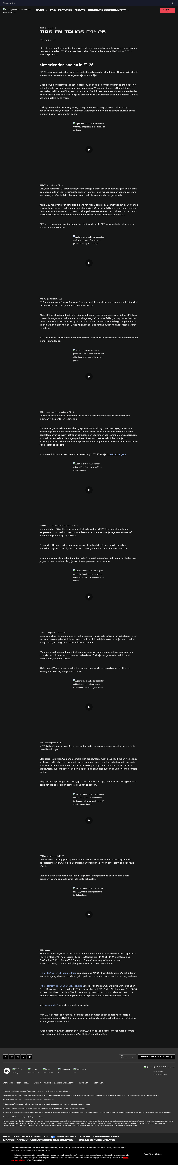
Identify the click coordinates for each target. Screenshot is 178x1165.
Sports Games (100, 1083)
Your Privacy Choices (153, 1154)
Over (40, 10)
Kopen (18, 1083)
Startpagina (8, 1083)
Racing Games (84, 1083)
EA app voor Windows (42, 1083)
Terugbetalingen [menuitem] (106, 1137)
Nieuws (80, 10)
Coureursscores (101, 10)
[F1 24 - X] (5, 1056)
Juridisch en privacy (29, 1137)
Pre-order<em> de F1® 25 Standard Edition (62, 985)
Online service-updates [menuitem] (97, 1140)
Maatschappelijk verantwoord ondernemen (38, 1140)
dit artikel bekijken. (116, 454)
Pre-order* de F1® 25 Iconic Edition (58, 972)
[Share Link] (54, 40)
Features (65, 10)
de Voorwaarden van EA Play (62, 1108)
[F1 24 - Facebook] (11, 1056)
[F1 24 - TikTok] (23, 1056)
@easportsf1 (51, 1005)
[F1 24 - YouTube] (29, 1056)
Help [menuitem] (6, 1137)
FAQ (53, 10)
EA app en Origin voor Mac (64, 1083)
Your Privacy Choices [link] (73, 1137)
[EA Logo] (6, 1070)
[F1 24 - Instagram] (17, 1056)
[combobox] (127, 1056)
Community (117, 10)
